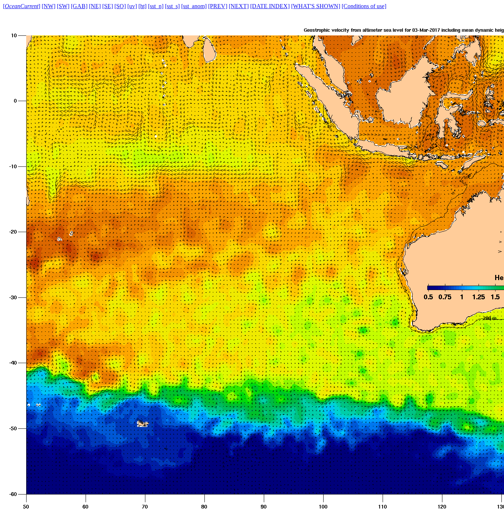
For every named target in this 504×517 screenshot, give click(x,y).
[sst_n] (155, 6)
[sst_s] (172, 6)
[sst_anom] (194, 6)
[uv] (132, 6)
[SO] (120, 6)
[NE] (95, 6)
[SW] (63, 6)
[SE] (107, 6)
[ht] (142, 6)
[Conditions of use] (364, 6)
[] (21, 6)
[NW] (48, 6)
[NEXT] (239, 6)
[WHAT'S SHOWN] (315, 6)
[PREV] (217, 6)
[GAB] (79, 6)
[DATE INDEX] (270, 6)
